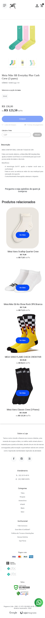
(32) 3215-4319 (24, 475)
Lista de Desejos (10, 125)
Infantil (22, 504)
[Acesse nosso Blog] (29, 459)
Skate (22, 508)
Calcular (37, 135)
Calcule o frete (7, 130)
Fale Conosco (22, 526)
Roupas (22, 497)
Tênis (22, 493)
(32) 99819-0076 (23, 479)
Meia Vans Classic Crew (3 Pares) (23, 409)
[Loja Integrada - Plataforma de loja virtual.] (28, 613)
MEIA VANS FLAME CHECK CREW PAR (23, 357)
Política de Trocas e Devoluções (22, 533)
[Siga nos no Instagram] (21, 459)
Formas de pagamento (35, 125)
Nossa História (22, 537)
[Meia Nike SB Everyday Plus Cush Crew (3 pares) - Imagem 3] (32, 63)
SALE (22, 512)
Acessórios (23, 500)
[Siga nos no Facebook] (14, 459)
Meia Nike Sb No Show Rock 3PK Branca (23, 304)
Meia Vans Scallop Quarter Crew (23, 251)
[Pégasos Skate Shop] (13, 6)
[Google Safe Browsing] (23, 593)
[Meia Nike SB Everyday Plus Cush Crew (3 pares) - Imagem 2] (22, 63)
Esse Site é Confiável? (22, 529)
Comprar (22, 119)
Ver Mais (22, 235)
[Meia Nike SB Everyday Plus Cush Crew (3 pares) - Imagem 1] (12, 63)
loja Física (22, 541)
